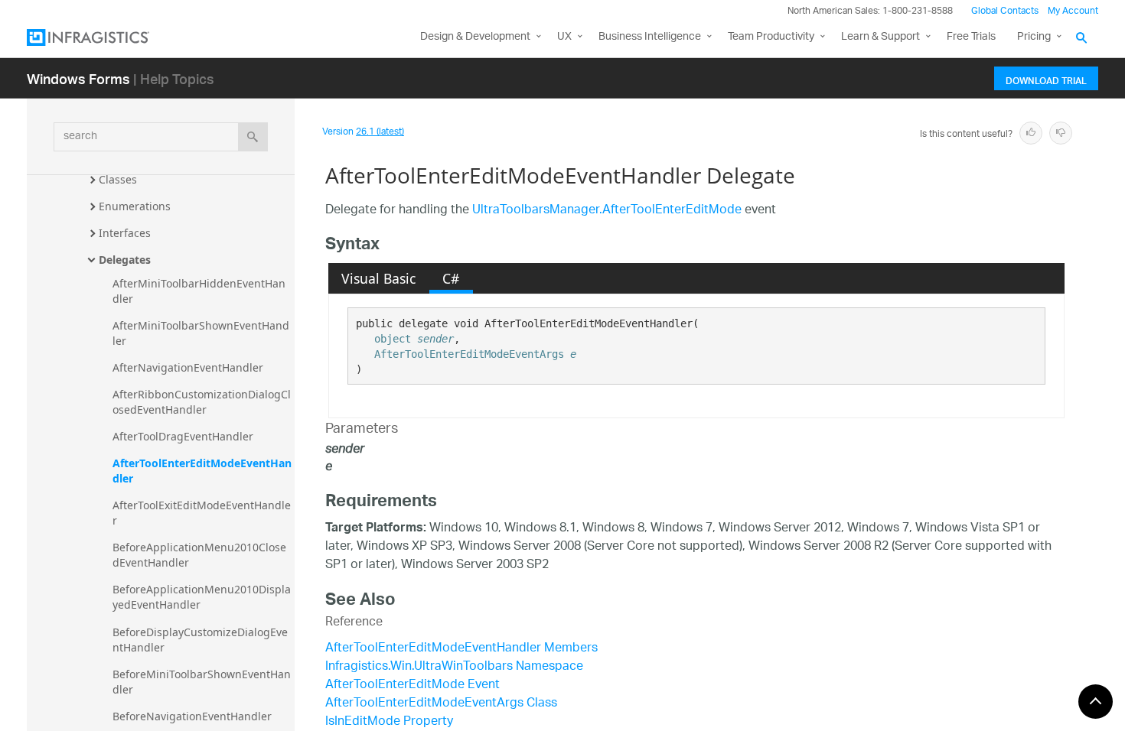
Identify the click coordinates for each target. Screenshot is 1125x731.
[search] (253, 136)
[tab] (378, 278)
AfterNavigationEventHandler (187, 367)
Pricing (1034, 37)
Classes (118, 179)
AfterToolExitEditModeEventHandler (201, 513)
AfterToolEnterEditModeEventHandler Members (461, 648)
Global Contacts (1005, 11)
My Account (1073, 11)
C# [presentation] (450, 278)
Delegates (125, 259)
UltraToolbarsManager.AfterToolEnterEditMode (607, 210)
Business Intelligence (649, 37)
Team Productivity (771, 37)
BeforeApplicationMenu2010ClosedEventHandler (199, 555)
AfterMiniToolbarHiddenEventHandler (198, 291)
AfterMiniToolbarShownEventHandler (200, 333)
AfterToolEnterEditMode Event (412, 685)
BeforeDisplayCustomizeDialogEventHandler (200, 640)
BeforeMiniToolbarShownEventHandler (201, 682)
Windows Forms (78, 78)
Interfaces (125, 233)
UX (564, 37)
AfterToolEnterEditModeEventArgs (469, 354)
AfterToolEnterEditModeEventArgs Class (441, 703)
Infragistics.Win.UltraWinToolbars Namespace (454, 667)
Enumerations (135, 206)
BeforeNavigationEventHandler (192, 716)
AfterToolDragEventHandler (182, 436)
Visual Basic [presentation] (378, 278)
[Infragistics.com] (103, 37)
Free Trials (971, 37)
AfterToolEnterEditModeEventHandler (202, 471)
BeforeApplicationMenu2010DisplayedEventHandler (201, 597)
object (392, 339)
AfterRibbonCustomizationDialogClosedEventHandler (201, 402)
